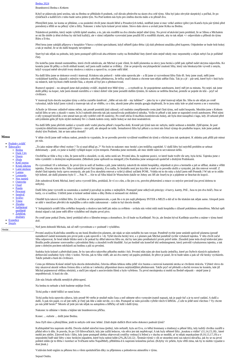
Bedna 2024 (42, 3)
